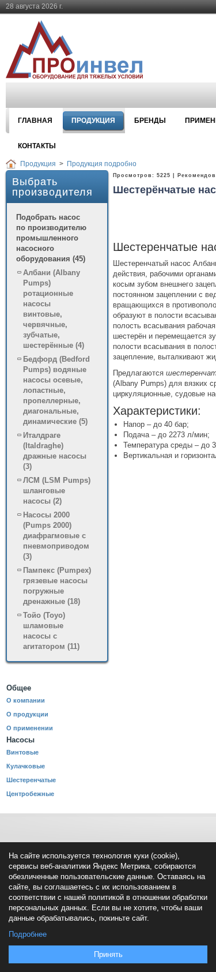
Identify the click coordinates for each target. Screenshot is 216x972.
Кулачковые (25, 766)
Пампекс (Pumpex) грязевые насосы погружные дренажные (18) (57, 586)
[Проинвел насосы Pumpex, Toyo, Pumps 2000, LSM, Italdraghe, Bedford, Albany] (82, 50)
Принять (108, 954)
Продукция (38, 164)
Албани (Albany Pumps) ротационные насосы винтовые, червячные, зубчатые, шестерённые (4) (53, 309)
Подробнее (28, 934)
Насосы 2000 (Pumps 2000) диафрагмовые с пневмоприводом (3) (56, 536)
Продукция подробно (102, 164)
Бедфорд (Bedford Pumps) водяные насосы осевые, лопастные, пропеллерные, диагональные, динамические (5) (56, 390)
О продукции (27, 714)
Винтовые (22, 752)
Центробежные (30, 793)
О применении (29, 728)
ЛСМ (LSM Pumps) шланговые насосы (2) (56, 490)
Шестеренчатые (31, 779)
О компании (25, 700)
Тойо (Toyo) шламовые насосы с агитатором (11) (51, 631)
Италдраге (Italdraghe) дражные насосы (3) (54, 451)
